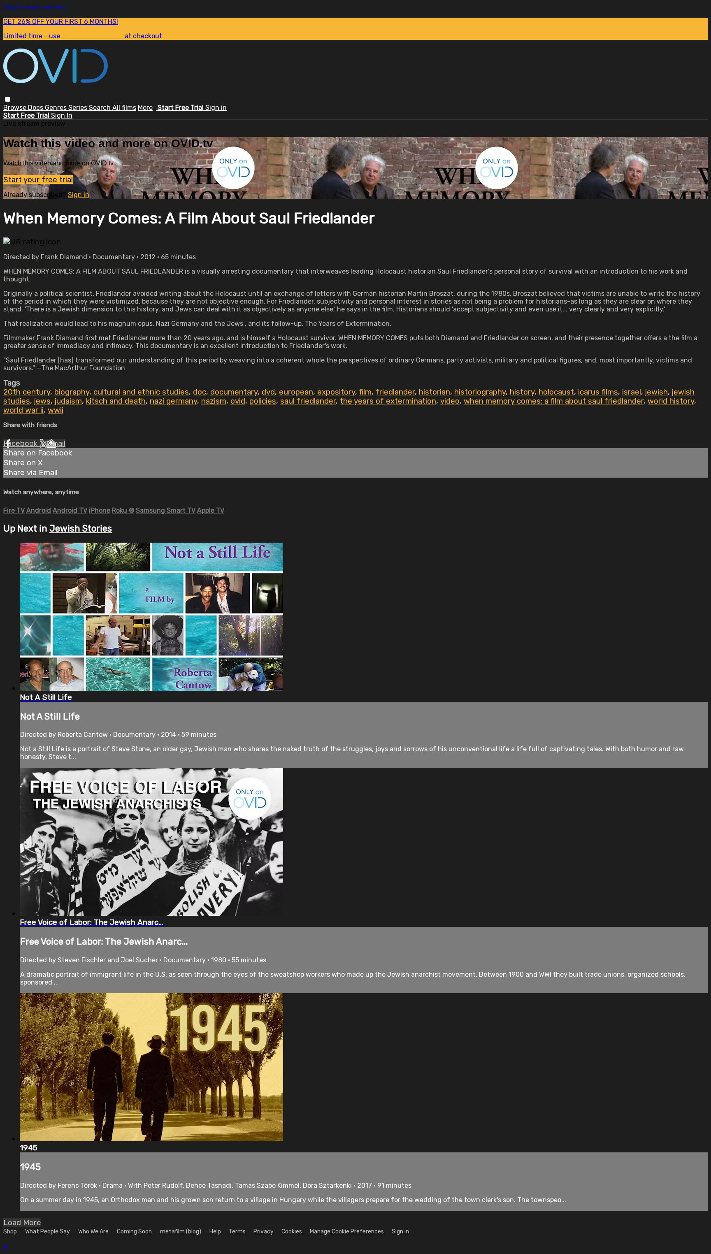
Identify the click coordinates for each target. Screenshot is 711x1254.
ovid (237, 401)
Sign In (61, 115)
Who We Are (93, 1231)
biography (71, 392)
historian (434, 392)
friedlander (395, 392)
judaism (68, 401)
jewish (656, 392)
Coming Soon (134, 1231)
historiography (480, 392)
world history (671, 401)
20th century (26, 392)
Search (100, 107)
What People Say (47, 1231)
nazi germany (173, 401)
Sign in (216, 107)
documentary (234, 392)
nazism (213, 401)
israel (631, 392)
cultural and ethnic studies (141, 392)
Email (55, 443)
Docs (36, 107)
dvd (268, 392)
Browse (15, 107)
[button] (7, 99)
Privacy (264, 1231)
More (145, 107)
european (296, 392)
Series (78, 107)
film (365, 392)
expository (336, 392)
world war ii (23, 410)
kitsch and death (116, 401)
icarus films (598, 392)
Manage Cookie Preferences (347, 1231)
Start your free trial (38, 179)
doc (199, 392)
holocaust (556, 392)
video (450, 401)
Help (215, 1231)
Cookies (292, 1231)
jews (42, 401)
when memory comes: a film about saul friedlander (554, 401)
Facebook (21, 443)
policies (262, 401)
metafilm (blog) (180, 1231)
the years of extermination (388, 401)
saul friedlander (308, 401)
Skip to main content (35, 7)
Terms (238, 1231)
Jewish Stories (80, 528)
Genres (56, 107)
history (522, 392)
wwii (55, 410)
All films (124, 107)
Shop (10, 1231)
